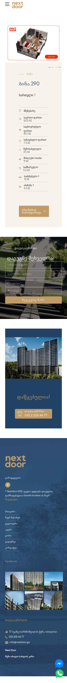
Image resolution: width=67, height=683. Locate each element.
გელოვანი (11, 524)
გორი (8, 536)
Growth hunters (32, 496)
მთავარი (10, 512)
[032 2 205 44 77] (20, 414)
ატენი (8, 530)
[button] (51, 67)
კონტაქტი (11, 548)
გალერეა (10, 542)
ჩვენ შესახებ (12, 518)
